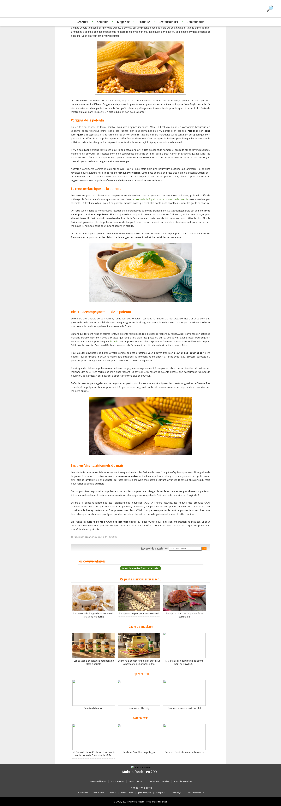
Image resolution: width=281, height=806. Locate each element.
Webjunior (160, 792)
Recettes (82, 22)
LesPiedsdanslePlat (195, 792)
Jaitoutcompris (144, 792)
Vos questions (117, 781)
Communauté (195, 22)
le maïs (114, 341)
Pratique (144, 22)
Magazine (123, 22)
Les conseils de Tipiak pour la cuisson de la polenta (160, 199)
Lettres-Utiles (127, 792)
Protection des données (158, 781)
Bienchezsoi (99, 792)
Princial (113, 792)
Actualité (102, 22)
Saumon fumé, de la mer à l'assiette (184, 752)
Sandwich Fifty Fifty (139, 708)
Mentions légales (98, 781)
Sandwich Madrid (93, 708)
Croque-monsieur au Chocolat (184, 708)
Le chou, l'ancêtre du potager (139, 752)
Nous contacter (135, 781)
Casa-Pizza (83, 792)
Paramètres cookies (183, 781)
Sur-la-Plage (176, 792)
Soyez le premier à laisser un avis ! (140, 568)
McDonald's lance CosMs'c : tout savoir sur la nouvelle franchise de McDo (93, 753)
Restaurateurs (168, 22)
